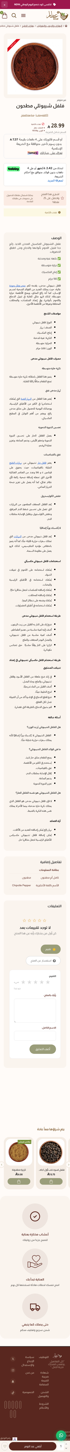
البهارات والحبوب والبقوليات (49, 26)
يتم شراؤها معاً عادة (50, 1129)
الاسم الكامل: (49, 1027)
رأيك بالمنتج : (49, 995)
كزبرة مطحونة (19, 1169)
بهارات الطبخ (28, 26)
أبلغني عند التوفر (32, 1446)
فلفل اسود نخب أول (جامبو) (51, 1169)
